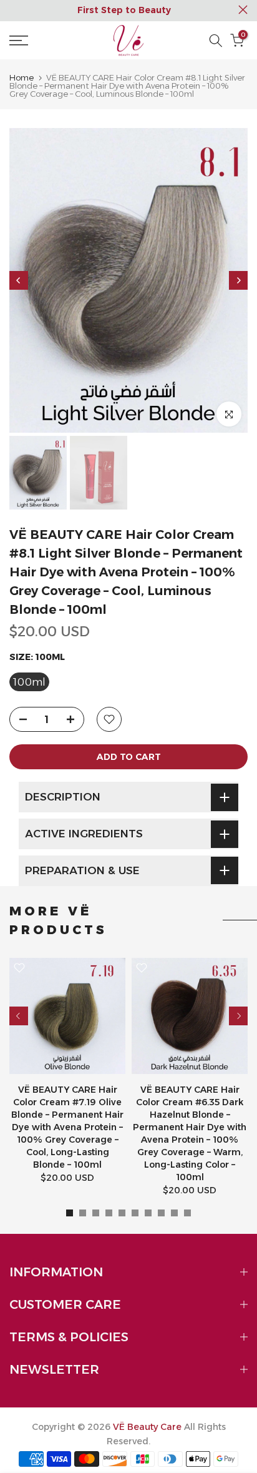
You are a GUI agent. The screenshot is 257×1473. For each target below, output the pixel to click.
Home (21, 77)
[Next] (238, 280)
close (243, 9)
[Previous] (18, 280)
